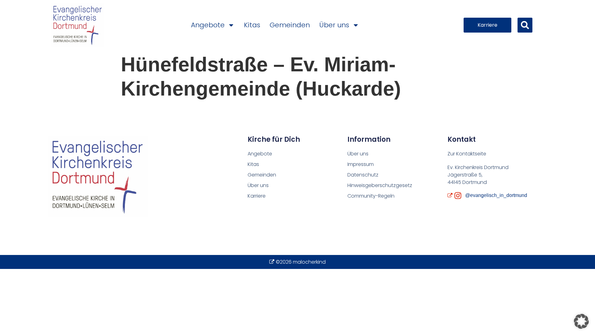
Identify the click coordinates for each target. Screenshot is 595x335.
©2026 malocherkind (301, 262)
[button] (525, 25)
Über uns (334, 25)
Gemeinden (290, 25)
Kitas (252, 25)
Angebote (208, 25)
